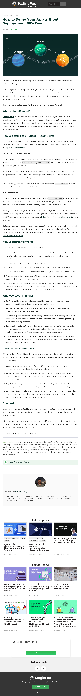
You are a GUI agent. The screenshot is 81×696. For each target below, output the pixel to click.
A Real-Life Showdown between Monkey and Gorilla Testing (14, 547)
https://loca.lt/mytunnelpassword (56, 217)
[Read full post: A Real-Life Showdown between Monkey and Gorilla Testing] (15, 529)
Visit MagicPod (40, 687)
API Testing (24, 462)
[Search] (63, 4)
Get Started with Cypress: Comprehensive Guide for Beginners (39, 547)
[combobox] (54, 4)
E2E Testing (34, 538)
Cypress (42, 540)
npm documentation (16, 148)
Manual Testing (13, 462)
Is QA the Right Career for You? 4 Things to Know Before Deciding (65, 540)
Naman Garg (21, 491)
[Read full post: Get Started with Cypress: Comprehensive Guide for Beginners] (40, 529)
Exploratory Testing (11, 538)
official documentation (13, 236)
